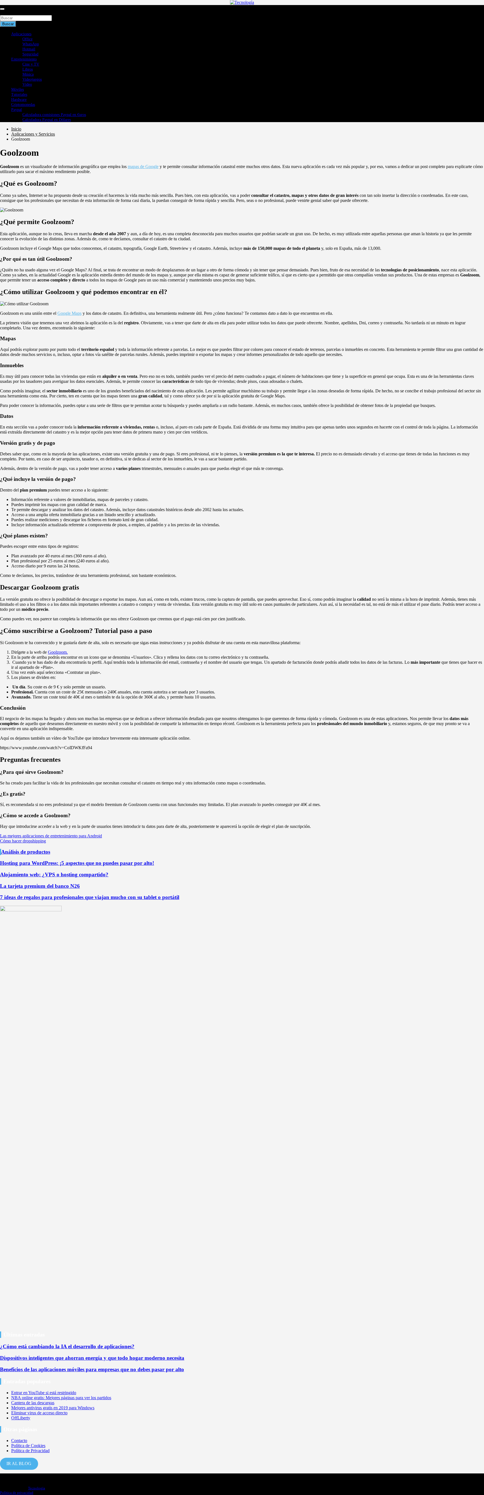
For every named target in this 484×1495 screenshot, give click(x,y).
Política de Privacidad (30, 1450)
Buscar (6, 12)
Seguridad (30, 54)
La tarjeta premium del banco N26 (40, 886)
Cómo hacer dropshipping (23, 841)
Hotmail (28, 49)
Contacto (19, 1440)
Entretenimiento (24, 59)
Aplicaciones (21, 34)
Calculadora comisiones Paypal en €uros (54, 115)
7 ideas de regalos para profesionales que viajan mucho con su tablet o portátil (89, 897)
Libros (27, 69)
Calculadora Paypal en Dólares (46, 120)
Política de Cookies (28, 1445)
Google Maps (69, 313)
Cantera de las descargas (32, 1402)
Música (28, 74)
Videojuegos (32, 79)
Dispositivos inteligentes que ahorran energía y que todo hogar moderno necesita (92, 1358)
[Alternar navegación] (2, 9)
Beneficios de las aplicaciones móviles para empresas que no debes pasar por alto (92, 1369)
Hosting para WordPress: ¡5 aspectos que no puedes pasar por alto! (77, 863)
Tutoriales (19, 94)
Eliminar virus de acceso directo (39, 1412)
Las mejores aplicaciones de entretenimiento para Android (51, 835)
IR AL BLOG (18, 1463)
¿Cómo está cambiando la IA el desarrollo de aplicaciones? (67, 1346)
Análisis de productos (25, 852)
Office (27, 39)
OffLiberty (20, 1417)
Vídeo (27, 84)
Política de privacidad (16, 1493)
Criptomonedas (23, 105)
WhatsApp (30, 44)
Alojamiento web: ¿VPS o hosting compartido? (54, 874)
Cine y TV (30, 64)
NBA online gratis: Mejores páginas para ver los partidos (61, 1397)
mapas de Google (143, 166)
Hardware (19, 99)
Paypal (16, 110)
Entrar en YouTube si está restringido (43, 1392)
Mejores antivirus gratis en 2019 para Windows (52, 1407)
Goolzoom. (58, 652)
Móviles (17, 89)
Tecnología (36, 1488)
